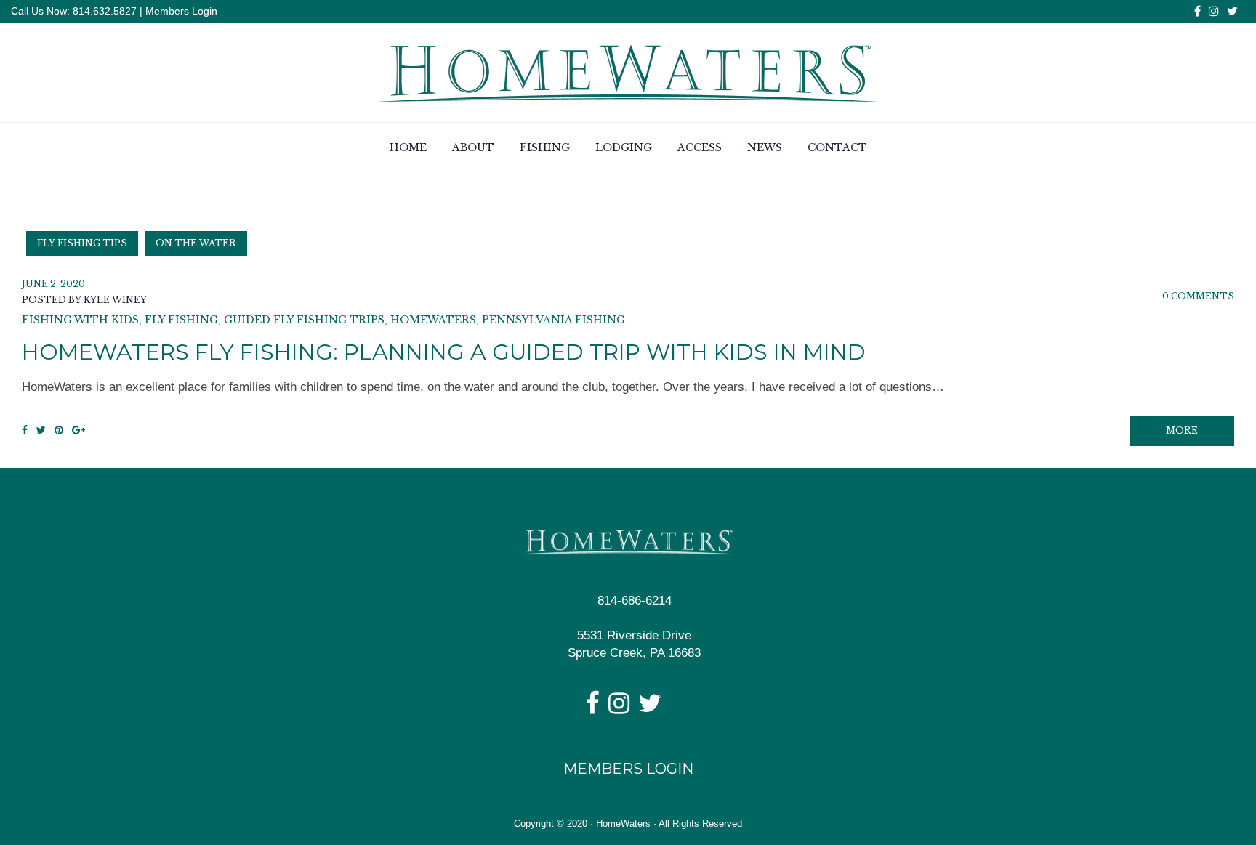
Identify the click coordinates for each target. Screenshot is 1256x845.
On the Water (196, 243)
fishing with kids (80, 319)
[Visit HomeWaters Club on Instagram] (618, 708)
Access (699, 147)
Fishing (545, 147)
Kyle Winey (115, 299)
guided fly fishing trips (304, 319)
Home (408, 147)
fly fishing (181, 319)
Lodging (623, 147)
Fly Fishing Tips (82, 243)
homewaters (433, 319)
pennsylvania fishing (553, 319)
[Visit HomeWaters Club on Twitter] (649, 708)
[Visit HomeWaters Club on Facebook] (592, 708)
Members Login (181, 11)
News (764, 147)
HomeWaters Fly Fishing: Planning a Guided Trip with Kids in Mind (444, 352)
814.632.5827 (103, 11)
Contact (837, 147)
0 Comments (1198, 296)
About (473, 147)
